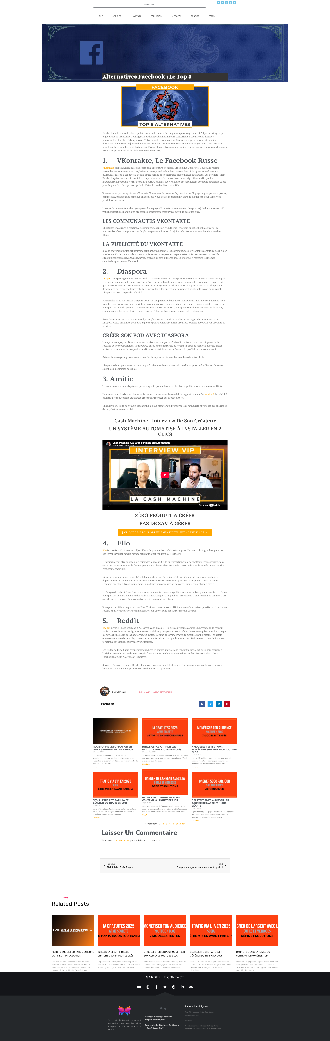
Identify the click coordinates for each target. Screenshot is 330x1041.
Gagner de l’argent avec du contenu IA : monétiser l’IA (161, 799)
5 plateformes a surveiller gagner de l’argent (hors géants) (210, 803)
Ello (104, 550)
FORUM (212, 16)
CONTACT (195, 16)
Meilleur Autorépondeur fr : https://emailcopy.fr (159, 1018)
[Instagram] (226, 2)
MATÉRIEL (137, 16)
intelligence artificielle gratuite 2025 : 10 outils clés (161, 748)
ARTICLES (117, 16)
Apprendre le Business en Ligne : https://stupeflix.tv (162, 1026)
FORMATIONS (157, 16)
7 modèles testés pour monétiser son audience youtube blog (214, 749)
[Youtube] (218, 2)
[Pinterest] (230, 2)
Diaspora (107, 278)
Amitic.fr (210, 394)
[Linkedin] (234, 2)
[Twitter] (222, 2)
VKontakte (108, 167)
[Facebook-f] (156, 987)
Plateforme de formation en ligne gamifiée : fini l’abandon (113, 748)
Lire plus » (96, 767)
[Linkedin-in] (182, 987)
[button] (202, 704)
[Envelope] (191, 987)
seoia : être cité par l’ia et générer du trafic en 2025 (111, 802)
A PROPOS (176, 16)
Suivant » (180, 823)
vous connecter (121, 840)
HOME (100, 16)
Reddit (106, 628)
